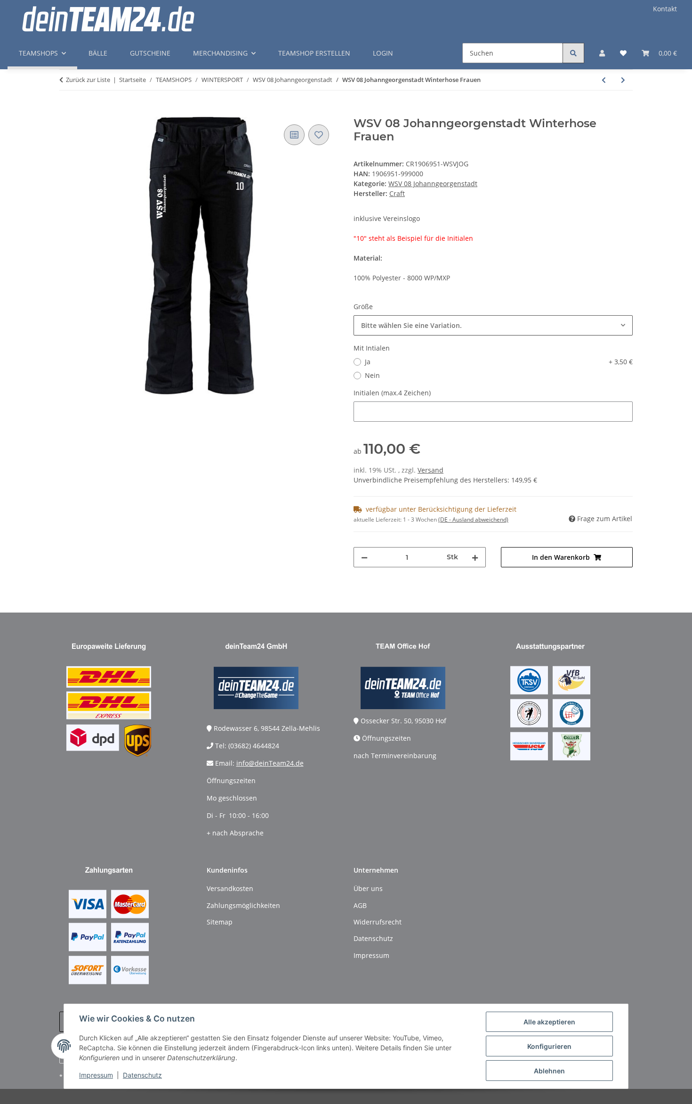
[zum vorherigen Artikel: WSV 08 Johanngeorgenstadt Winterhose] (603, 80)
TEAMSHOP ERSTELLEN (314, 53)
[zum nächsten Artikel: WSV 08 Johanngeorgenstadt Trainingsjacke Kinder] (623, 80)
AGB (360, 905)
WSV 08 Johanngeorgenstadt (432, 183)
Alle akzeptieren (549, 1022)
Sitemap (220, 921)
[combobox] (493, 325)
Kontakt (665, 8)
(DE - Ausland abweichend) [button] (473, 519)
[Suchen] (573, 53)
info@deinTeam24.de (270, 763)
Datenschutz (142, 1075)
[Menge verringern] (364, 557)
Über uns (368, 888)
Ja (499, 361)
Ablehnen (549, 1071)
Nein (372, 375)
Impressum (96, 1075)
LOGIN (383, 53)
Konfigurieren (549, 1046)
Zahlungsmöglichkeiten (243, 905)
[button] (602, 53)
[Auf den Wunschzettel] (318, 134)
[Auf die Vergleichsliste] (294, 134)
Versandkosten (230, 888)
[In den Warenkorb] (66, 111)
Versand (430, 470)
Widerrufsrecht (378, 921)
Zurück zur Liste (88, 79)
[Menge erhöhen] (475, 557)
